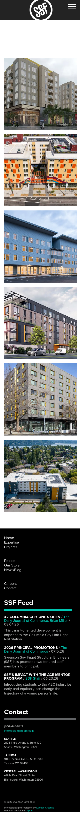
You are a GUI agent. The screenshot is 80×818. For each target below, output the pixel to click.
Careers (10, 583)
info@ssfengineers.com (19, 731)
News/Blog (12, 569)
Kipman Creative (45, 807)
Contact (10, 588)
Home (9, 537)
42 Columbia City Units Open (32, 617)
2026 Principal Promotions (31, 647)
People (9, 560)
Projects (10, 547)
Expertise (11, 542)
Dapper (29, 810)
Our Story (12, 565)
